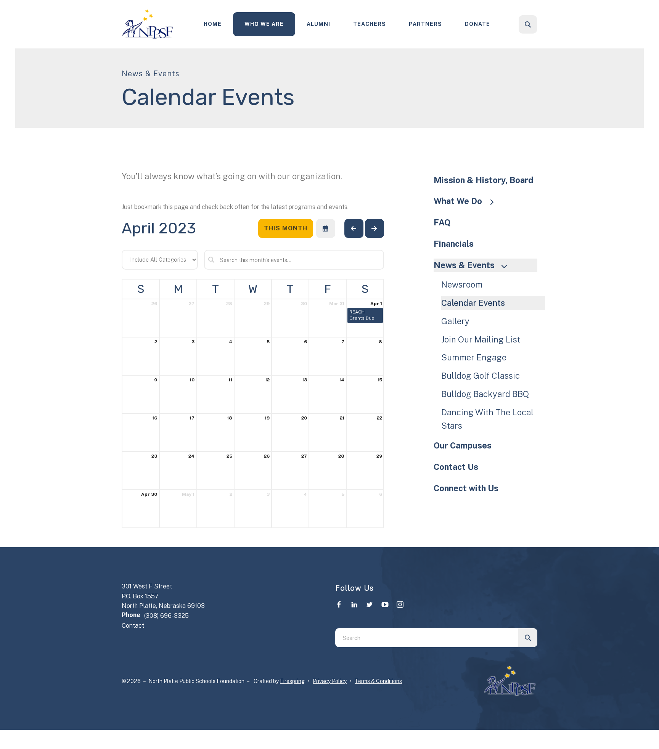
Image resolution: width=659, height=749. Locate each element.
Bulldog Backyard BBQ (485, 394)
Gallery (455, 321)
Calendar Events (473, 303)
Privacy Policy (330, 681)
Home (213, 24)
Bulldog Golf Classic (480, 376)
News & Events (464, 265)
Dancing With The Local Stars (487, 419)
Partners (425, 24)
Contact (133, 625)
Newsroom (461, 284)
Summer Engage (473, 357)
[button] (528, 24)
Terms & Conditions (378, 681)
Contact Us (456, 467)
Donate (477, 24)
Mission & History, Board (484, 180)
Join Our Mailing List (480, 339)
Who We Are (264, 24)
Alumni (318, 24)
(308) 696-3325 (166, 615)
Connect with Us (466, 488)
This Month (285, 228)
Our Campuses (463, 445)
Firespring (292, 681)
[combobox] (538, 24)
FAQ (442, 222)
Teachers (369, 24)
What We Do (458, 201)
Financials (454, 244)
